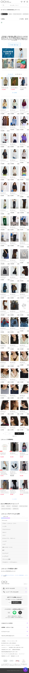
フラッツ (8, 506)
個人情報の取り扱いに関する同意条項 (8, 643)
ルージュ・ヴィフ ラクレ (6, 508)
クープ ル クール (23, 506)
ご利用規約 (3, 640)
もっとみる (14, 92)
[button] (10, 14)
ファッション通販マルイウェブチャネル (7, 575)
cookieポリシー (4, 647)
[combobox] (14, 5)
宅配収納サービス (14, 656)
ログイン (25, 583)
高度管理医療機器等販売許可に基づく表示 (9, 651)
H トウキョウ (15, 506)
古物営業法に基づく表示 (6, 649)
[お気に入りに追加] (8, 443)
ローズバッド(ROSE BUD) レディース (8, 571)
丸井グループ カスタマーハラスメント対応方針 (10, 645)
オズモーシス (15, 508)
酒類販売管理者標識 (16, 649)
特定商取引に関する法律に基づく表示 (16, 647)
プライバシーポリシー (11, 640)
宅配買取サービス (4, 656)
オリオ (3, 506)
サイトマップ (21, 653)
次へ (19, 433)
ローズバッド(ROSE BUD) (19, 575)
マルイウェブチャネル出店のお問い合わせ (9, 653)
